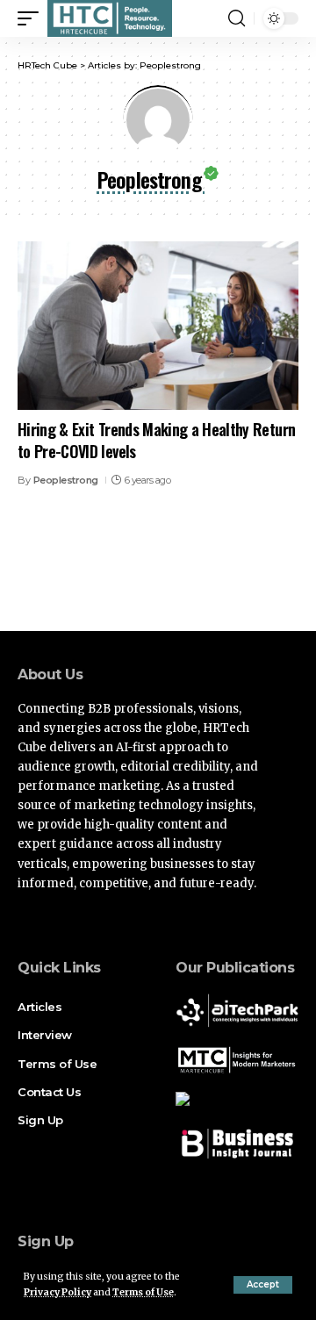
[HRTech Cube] (109, 18)
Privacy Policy (57, 1292)
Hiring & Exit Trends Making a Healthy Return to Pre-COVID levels (156, 440)
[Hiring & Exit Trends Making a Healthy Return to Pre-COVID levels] (158, 325)
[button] (262, 1285)
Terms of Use (143, 1292)
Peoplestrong (65, 480)
